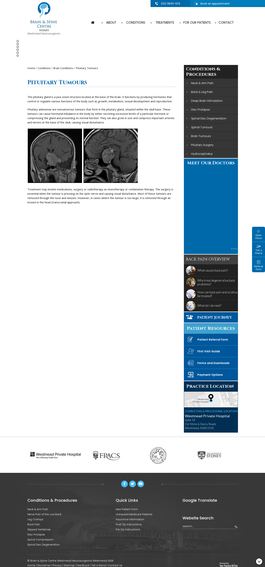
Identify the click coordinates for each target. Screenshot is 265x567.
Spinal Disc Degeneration (208, 118)
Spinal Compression (40, 539)
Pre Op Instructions (128, 529)
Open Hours (258, 236)
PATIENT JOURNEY (214, 317)
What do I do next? (209, 305)
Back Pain (33, 524)
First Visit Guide (208, 351)
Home (31, 68)
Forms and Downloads (213, 363)
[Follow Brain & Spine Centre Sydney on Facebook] (124, 484)
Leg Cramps (35, 519)
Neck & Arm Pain (202, 83)
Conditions (135, 22)
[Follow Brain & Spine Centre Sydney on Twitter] (132, 484)
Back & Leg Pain (202, 92)
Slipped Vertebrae (38, 529)
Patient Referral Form (212, 339)
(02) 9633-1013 (170, 3)
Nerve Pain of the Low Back (44, 514)
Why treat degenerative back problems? (216, 282)
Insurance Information (130, 519)
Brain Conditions (63, 68)
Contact (226, 22)
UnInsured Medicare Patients (134, 514)
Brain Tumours (201, 136)
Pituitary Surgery (202, 145)
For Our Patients (197, 22)
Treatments (165, 22)
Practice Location (210, 386)
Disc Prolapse (200, 110)
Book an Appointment (215, 3)
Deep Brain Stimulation (207, 101)
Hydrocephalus (202, 154)
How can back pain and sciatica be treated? (217, 294)
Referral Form (258, 268)
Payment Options (210, 375)
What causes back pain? (212, 270)
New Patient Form (127, 509)
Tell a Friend (258, 252)
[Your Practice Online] (228, 564)
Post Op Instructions (129, 524)
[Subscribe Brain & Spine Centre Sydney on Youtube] (140, 484)
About (111, 22)
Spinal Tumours (202, 127)
